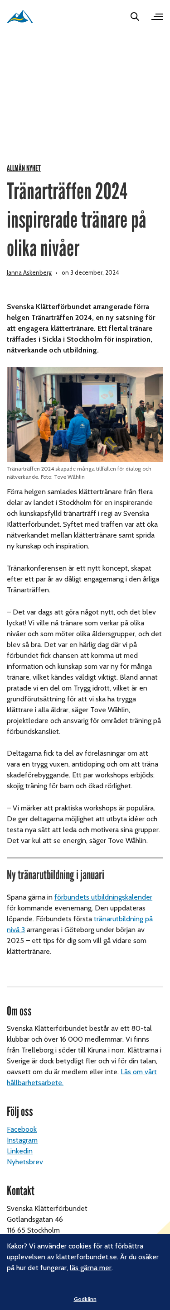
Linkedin (20, 1151)
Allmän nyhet (24, 168)
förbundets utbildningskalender (103, 897)
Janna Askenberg (29, 272)
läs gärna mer (91, 1267)
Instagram (22, 1140)
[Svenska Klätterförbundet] (20, 16)
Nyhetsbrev (25, 1162)
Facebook (22, 1129)
